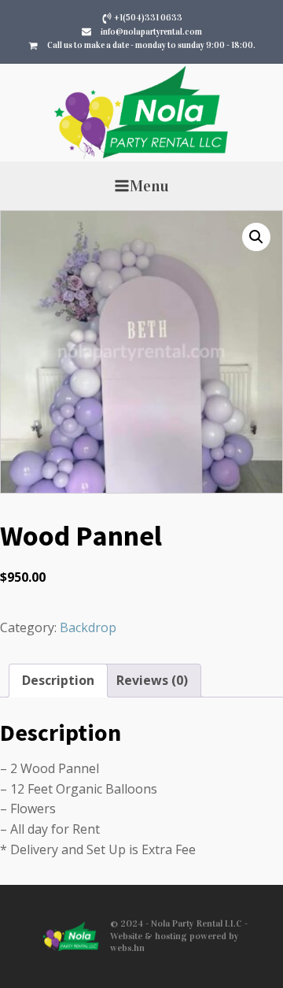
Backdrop (88, 627)
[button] (256, 237)
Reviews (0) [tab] (152, 680)
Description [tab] (58, 680)
